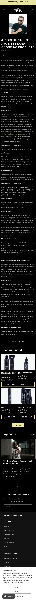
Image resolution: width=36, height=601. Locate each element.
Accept (17, 587)
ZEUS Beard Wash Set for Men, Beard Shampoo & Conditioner (8, 374)
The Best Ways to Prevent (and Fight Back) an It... (17, 462)
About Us (7, 526)
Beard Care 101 (9, 530)
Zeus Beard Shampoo (14, 134)
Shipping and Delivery (11, 558)
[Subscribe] (30, 506)
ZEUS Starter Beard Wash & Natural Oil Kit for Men (26, 406)
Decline (17, 592)
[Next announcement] (33, 2)
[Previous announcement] (3, 2)
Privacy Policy (19, 582)
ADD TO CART (9, 384)
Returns (6, 562)
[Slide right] (22, 486)
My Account (7, 566)
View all (18, 425)
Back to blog (19, 341)
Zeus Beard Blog (9, 534)
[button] (4, 9)
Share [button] (5, 56)
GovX (5, 546)
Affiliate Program (9, 542)
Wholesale (7, 538)
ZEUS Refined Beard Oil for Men (9, 406)
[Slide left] (14, 486)
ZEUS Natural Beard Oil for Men (26, 373)
